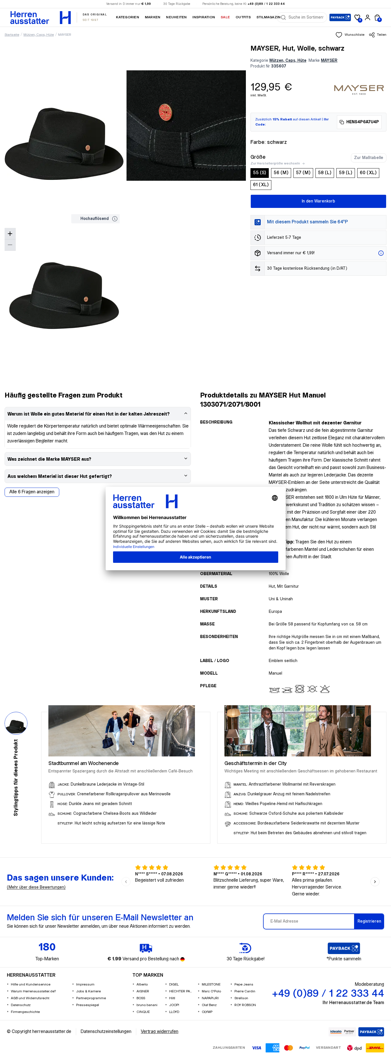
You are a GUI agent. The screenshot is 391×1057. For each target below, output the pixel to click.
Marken (152, 17)
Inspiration (203, 17)
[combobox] (306, 17)
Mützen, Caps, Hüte (38, 34)
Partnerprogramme (91, 998)
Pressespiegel (87, 1005)
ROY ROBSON (245, 1005)
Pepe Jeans (243, 984)
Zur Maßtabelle (368, 158)
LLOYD (174, 1012)
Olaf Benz (209, 1005)
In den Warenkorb (318, 201)
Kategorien (127, 17)
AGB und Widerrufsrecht (30, 998)
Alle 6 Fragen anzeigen (31, 492)
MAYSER (64, 34)
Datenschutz (21, 1005)
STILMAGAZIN (268, 17)
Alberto (142, 984)
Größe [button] (258, 157)
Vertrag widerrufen (159, 1032)
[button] (349, 34)
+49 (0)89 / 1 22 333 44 (266, 4)
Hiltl (172, 998)
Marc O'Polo (211, 991)
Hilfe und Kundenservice (30, 984)
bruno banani (147, 1005)
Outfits (243, 17)
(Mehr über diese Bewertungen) (36, 887)
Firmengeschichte (25, 1012)
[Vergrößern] (10, 233)
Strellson (241, 998)
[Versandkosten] (381, 253)
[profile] (368, 17)
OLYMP (207, 1012)
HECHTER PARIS (181, 991)
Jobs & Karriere (88, 991)
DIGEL (174, 984)
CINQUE (143, 1012)
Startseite (12, 34)
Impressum (85, 984)
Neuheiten (176, 17)
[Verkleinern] (10, 245)
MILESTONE (211, 984)
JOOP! (174, 1005)
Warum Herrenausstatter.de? (33, 991)
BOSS (141, 998)
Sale (225, 17)
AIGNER (143, 991)
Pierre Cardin (244, 991)
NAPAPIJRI (210, 998)
